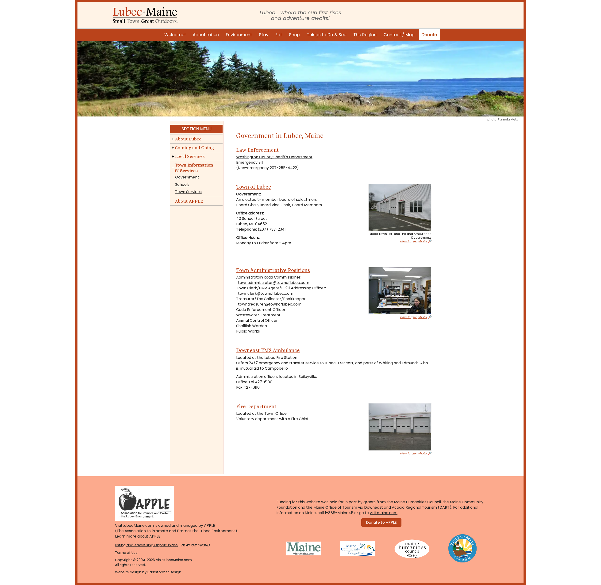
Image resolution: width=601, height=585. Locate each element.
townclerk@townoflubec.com (265, 293)
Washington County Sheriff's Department (274, 157)
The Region (365, 35)
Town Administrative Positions (273, 270)
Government (187, 177)
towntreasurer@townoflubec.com (269, 304)
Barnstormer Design (164, 572)
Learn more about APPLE (137, 536)
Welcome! (175, 35)
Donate (429, 35)
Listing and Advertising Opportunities (146, 545)
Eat (278, 35)
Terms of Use (126, 552)
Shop (294, 35)
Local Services (190, 156)
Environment (239, 35)
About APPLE (189, 201)
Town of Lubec (253, 187)
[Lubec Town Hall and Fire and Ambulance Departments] (394, 207)
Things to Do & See (326, 35)
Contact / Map (399, 35)
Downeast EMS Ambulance (268, 350)
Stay (263, 35)
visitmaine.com (383, 512)
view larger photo (413, 241)
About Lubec (206, 35)
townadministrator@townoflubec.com (273, 282)
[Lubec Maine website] (145, 15)
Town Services (188, 191)
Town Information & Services (194, 168)
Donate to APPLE (381, 522)
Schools (182, 184)
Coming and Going (194, 147)
